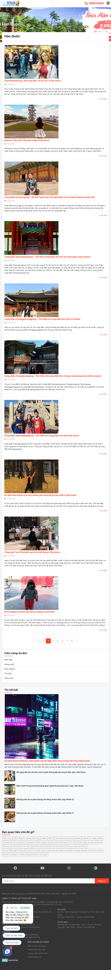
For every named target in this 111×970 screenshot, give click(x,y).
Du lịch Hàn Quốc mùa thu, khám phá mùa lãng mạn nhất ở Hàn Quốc (40, 495)
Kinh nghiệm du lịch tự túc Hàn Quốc (52, 842)
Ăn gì (36, 838)
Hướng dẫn (9, 664)
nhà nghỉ (59, 838)
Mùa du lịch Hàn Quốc (54, 846)
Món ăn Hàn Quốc (56, 850)
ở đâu (43, 838)
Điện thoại (7, 838)
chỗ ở (50, 838)
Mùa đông (26, 855)
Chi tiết (103, 99)
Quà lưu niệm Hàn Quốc (76, 846)
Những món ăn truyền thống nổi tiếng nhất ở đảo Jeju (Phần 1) (45, 813)
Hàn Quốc (98, 850)
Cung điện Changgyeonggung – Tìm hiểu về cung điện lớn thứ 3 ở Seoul (42, 319)
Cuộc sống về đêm (86, 842)
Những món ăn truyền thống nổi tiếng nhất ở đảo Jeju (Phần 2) (45, 799)
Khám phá (8, 678)
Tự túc (73, 842)
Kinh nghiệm (9, 669)
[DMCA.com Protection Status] (10, 960)
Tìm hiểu (8, 673)
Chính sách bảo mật (36, 949)
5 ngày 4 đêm (96, 838)
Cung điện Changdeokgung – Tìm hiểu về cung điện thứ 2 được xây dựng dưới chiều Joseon (52, 376)
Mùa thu (6, 846)
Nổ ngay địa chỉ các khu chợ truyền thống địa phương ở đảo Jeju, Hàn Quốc (51, 772)
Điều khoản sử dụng (36, 946)
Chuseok (30, 842)
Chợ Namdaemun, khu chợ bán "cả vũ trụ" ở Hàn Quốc (32, 80)
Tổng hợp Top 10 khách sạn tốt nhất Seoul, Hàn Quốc (32, 552)
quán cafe (87, 850)
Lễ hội (15, 846)
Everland (6, 842)
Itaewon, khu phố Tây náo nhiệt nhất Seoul (26, 140)
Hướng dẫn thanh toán (38, 953)
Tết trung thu (18, 842)
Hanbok (77, 838)
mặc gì (85, 838)
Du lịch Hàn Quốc (40, 855)
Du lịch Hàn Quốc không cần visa (17, 850)
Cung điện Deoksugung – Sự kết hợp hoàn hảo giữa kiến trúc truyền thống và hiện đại (49, 197)
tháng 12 (15, 855)
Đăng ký (102, 881)
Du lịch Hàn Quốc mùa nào (31, 846)
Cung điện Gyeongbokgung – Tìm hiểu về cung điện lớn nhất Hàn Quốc (41, 435)
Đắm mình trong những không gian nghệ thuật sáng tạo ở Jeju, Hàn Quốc (50, 786)
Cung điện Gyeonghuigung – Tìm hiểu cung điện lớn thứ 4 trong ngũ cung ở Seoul (47, 256)
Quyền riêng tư (34, 957)
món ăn (6, 855)
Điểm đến (8, 660)
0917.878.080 (34, 893)
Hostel (68, 838)
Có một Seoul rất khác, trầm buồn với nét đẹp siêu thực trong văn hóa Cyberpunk (47, 760)
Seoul (99, 842)
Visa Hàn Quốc (39, 850)
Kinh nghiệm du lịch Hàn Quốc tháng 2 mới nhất (29, 611)
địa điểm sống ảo (73, 850)
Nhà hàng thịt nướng (23, 838)
